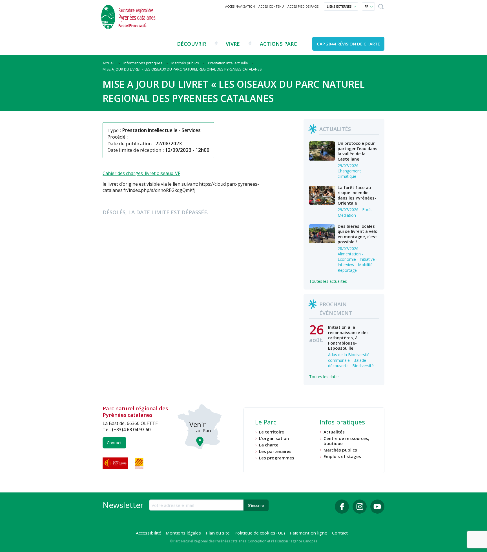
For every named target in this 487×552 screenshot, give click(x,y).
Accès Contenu (271, 6)
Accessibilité (148, 533)
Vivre (233, 43)
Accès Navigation (240, 6)
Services (191, 130)
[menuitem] (240, 6)
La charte (268, 445)
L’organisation (274, 438)
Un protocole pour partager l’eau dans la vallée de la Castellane (357, 150)
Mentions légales (183, 533)
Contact (114, 442)
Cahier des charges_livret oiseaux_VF (141, 173)
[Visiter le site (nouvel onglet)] (116, 463)
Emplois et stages (342, 456)
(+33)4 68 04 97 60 (131, 429)
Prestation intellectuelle (150, 130)
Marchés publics (340, 450)
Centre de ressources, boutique (346, 441)
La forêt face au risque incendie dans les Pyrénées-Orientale (357, 195)
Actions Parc (278, 43)
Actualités (334, 432)
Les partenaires (275, 451)
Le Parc (265, 422)
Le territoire (271, 432)
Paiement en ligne (308, 533)
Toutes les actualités (328, 281)
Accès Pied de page (302, 6)
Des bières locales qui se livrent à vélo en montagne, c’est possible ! (357, 233)
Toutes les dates (324, 376)
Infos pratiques (342, 422)
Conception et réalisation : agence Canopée (283, 541)
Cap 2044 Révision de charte (348, 44)
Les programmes (276, 458)
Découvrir (191, 43)
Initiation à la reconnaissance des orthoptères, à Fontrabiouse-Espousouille (348, 337)
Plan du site (218, 533)
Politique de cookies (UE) (259, 533)
